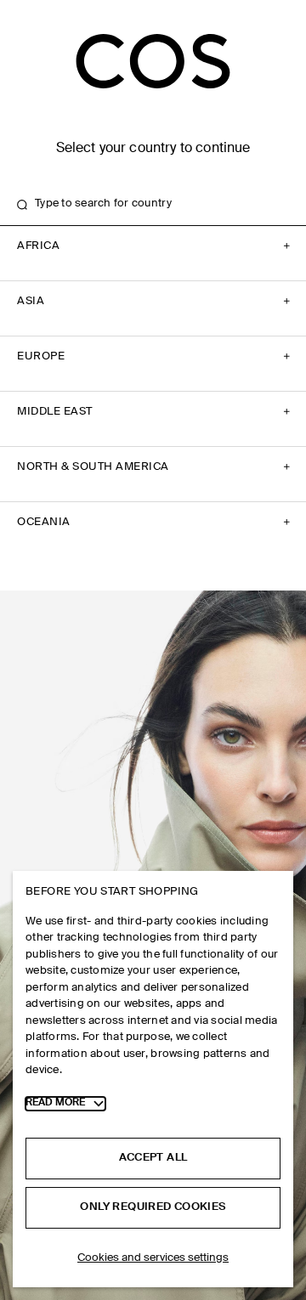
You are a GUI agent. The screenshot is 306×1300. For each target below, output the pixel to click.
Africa (38, 246)
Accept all (153, 1157)
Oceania (44, 522)
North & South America (93, 466)
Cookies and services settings (153, 1257)
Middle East (55, 411)
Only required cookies (152, 1206)
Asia (30, 301)
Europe (41, 356)
